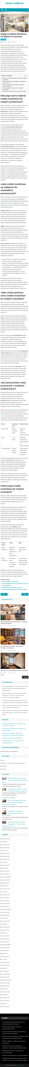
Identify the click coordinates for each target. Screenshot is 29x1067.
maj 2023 (4, 891)
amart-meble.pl (14, 3)
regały (6, 203)
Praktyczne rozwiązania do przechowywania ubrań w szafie (25, 594)
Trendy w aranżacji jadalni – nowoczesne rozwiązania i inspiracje (12, 647)
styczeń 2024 (5, 874)
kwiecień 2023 (6, 894)
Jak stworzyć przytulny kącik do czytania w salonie (14, 670)
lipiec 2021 (5, 953)
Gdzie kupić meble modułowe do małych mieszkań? (14, 91)
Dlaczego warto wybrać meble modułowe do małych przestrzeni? (14, 79)
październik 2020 (6, 980)
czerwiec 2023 (6, 888)
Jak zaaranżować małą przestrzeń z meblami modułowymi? (12, 88)
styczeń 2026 (5, 853)
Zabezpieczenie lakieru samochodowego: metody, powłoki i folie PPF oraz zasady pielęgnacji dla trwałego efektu (15, 688)
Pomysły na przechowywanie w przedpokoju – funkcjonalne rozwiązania (5, 594)
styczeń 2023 (5, 900)
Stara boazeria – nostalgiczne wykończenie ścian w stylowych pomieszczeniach (12, 813)
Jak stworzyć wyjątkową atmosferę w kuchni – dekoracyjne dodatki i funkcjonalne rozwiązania (14, 802)
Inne (3, 760)
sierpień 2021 (5, 950)
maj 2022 (4, 924)
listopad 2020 (5, 977)
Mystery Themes (20, 1065)
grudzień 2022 (6, 903)
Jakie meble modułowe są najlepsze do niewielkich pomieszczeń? (14, 82)
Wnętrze (3, 39)
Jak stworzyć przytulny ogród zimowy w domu (14, 589)
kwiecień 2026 (6, 844)
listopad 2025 (5, 859)
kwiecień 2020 (6, 997)
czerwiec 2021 (6, 956)
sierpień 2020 (5, 986)
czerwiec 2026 (6, 838)
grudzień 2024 (6, 865)
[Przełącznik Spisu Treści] (25, 76)
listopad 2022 (5, 906)
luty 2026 (4, 850)
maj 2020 (4, 994)
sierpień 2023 (5, 883)
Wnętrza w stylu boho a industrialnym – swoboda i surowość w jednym (14, 622)
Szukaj (2, 674)
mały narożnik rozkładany (8, 797)
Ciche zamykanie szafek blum (10, 581)
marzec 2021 (5, 965)
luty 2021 (4, 968)
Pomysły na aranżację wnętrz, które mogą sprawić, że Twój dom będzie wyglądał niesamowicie (13, 824)
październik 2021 (6, 944)
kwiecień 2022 (6, 927)
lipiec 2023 (5, 886)
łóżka (2, 343)
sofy (13, 341)
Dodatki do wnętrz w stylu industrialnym (12, 738)
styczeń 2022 (5, 936)
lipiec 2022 (5, 918)
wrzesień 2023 (6, 880)
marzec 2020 (5, 1000)
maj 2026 (4, 841)
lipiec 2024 (5, 868)
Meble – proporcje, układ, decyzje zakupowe (13, 763)
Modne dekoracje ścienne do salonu (12, 587)
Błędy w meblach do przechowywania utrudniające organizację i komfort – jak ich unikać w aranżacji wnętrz (15, 712)
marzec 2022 (5, 930)
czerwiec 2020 (6, 991)
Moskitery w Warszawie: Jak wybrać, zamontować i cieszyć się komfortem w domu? (15, 780)
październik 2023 (6, 877)
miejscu (3, 416)
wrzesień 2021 (6, 947)
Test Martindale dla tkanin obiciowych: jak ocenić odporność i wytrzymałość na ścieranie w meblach (15, 701)
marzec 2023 (5, 897)
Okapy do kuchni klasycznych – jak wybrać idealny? (15, 1055)
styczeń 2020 (5, 1006)
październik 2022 (6, 909)
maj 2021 (4, 959)
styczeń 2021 (5, 971)
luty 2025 (4, 862)
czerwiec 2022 (6, 921)
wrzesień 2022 (6, 912)
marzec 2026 (5, 847)
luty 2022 (4, 933)
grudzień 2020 (6, 974)
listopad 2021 (5, 941)
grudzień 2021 (6, 939)
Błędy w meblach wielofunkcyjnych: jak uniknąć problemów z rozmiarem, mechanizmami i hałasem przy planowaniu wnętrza (14, 695)
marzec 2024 (5, 871)
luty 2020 (4, 1003)
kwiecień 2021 (6, 962)
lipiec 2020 (5, 989)
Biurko (13, 437)
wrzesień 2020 (6, 983)
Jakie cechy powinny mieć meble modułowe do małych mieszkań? (13, 85)
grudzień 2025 (6, 856)
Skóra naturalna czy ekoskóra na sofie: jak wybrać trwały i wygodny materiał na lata (15, 706)
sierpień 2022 (5, 915)
